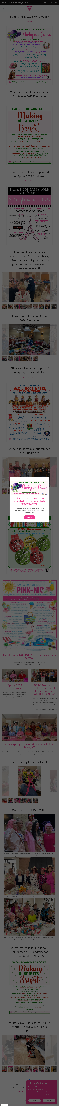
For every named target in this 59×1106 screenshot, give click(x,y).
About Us (29, 517)
